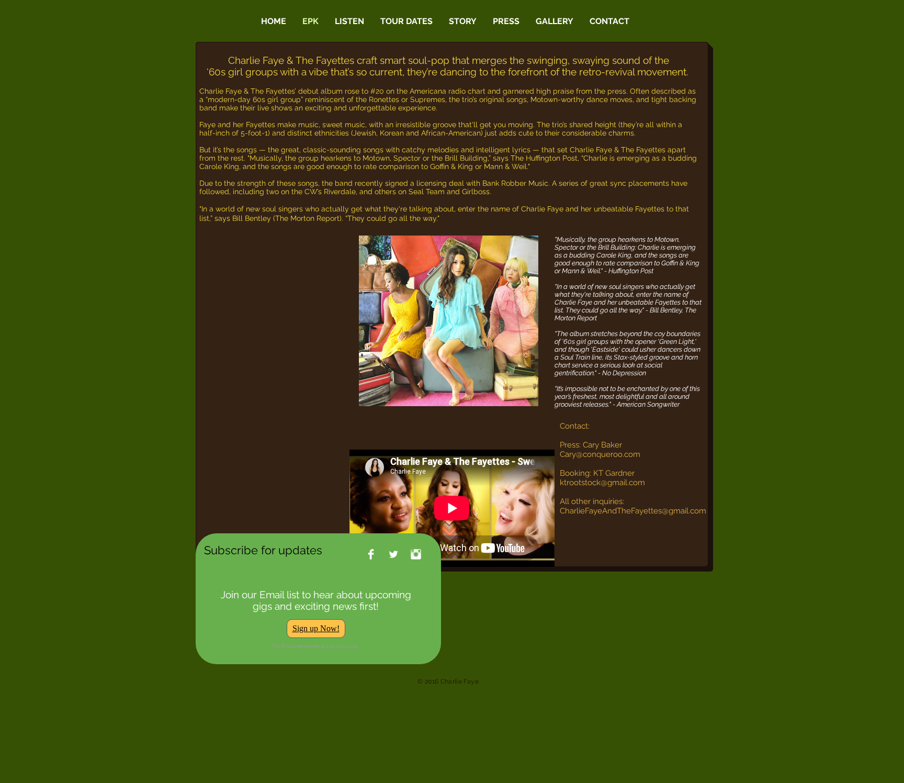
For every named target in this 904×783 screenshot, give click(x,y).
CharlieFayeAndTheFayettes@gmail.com (633, 511)
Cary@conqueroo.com (600, 454)
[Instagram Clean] (416, 554)
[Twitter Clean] (393, 554)
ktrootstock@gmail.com (602, 482)
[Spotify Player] (277, 257)
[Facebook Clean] (371, 554)
